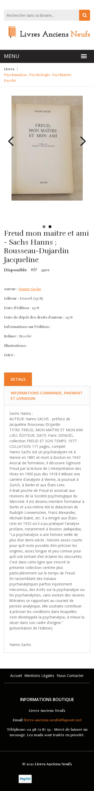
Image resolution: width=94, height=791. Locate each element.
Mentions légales (39, 675)
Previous (13, 137)
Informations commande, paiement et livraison (47, 395)
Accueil (16, 675)
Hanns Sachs (30, 289)
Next (81, 137)
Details (18, 379)
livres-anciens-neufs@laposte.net (53, 720)
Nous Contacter (70, 675)
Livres (9, 69)
